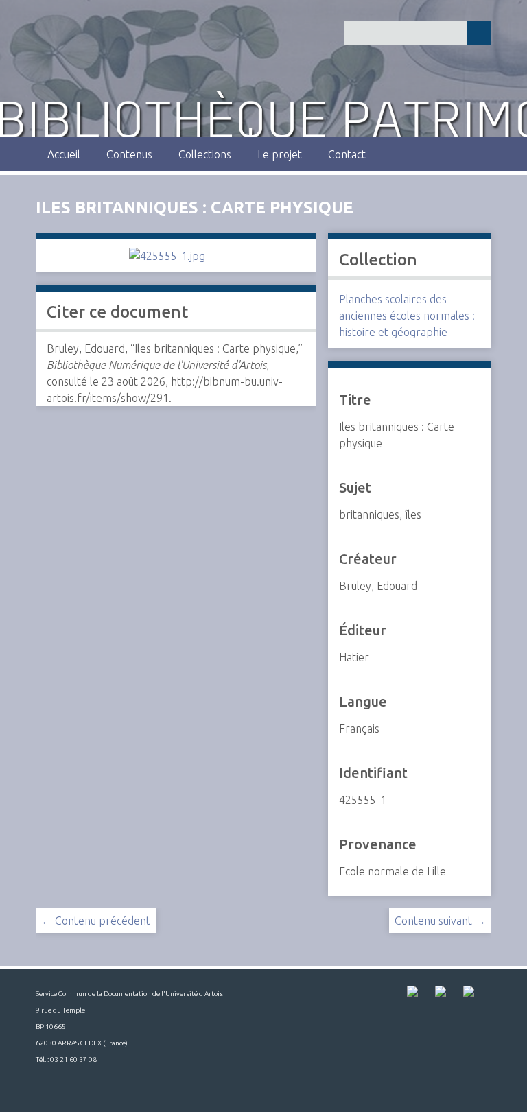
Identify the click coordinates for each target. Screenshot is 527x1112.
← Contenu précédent (95, 920)
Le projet (279, 154)
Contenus (129, 154)
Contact (347, 154)
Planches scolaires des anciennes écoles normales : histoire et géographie (407, 315)
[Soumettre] (479, 33)
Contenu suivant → (440, 920)
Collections (204, 154)
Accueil (63, 154)
